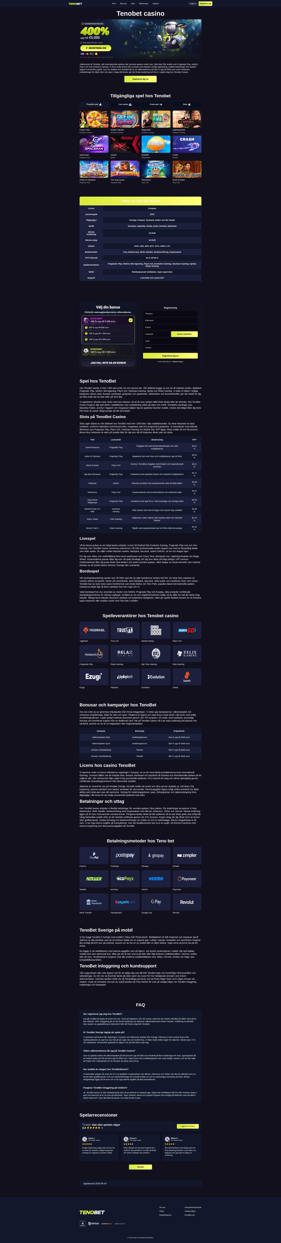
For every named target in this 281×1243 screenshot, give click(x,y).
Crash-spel (154, 104)
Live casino (123, 104)
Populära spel (92, 104)
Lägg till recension (188, 1126)
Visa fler (140, 1167)
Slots (185, 104)
